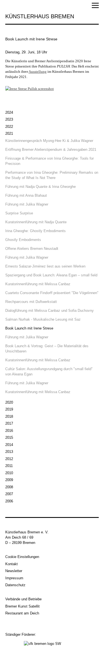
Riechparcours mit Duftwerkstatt (31, 302)
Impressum (14, 578)
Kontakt (11, 564)
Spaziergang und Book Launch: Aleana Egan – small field (51, 275)
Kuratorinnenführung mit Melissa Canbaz (37, 284)
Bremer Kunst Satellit (22, 606)
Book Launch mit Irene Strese (29, 328)
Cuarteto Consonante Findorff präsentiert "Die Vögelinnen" (51, 293)
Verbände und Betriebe (23, 599)
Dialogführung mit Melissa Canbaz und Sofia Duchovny (49, 310)
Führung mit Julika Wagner (26, 204)
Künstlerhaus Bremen (39, 16)
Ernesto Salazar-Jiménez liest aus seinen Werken (45, 266)
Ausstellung (38, 71)
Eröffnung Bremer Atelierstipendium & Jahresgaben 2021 (50, 149)
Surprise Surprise (19, 213)
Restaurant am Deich (22, 613)
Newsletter (13, 571)
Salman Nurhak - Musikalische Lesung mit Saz (43, 319)
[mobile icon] (95, 6)
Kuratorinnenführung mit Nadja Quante (36, 222)
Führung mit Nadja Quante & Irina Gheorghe (40, 187)
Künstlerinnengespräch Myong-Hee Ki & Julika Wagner (49, 141)
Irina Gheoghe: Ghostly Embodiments (35, 231)
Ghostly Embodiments (23, 240)
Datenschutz (15, 585)
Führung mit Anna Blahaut (26, 195)
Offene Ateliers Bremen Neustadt (31, 248)
